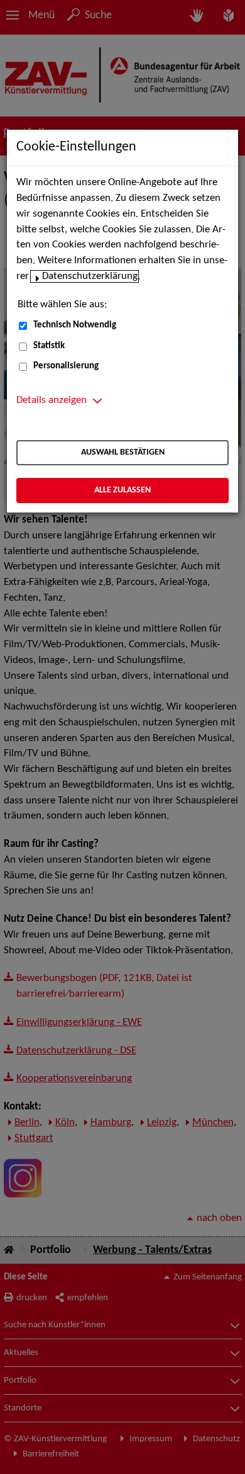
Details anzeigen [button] (51, 400)
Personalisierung (66, 366)
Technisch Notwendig (74, 325)
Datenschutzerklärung (90, 276)
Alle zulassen (122, 490)
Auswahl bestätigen (123, 452)
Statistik (49, 346)
